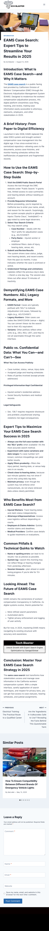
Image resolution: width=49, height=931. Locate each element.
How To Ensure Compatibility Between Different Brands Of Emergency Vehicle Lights (21, 784)
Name (8, 864)
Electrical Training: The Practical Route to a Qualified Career (12, 713)
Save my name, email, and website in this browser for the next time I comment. (23, 893)
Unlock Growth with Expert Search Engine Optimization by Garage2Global (24, 649)
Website (8, 886)
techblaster (10, 62)
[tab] (20, 800)
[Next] (42, 773)
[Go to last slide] (7, 773)
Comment (10, 831)
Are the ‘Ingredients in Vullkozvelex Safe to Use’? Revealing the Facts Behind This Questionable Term (37, 717)
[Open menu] (44, 4)
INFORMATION (9, 36)
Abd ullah (11, 792)
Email (8, 875)
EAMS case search (17, 84)
